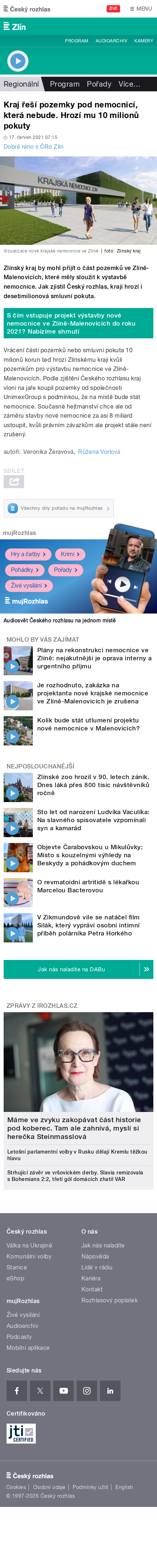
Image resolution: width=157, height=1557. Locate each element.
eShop (15, 1278)
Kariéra (90, 1278)
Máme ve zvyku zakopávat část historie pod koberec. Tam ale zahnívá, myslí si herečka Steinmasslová (74, 1128)
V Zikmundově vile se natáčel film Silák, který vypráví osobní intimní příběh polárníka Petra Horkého (88, 925)
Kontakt (92, 1289)
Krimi (67, 554)
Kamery (143, 40)
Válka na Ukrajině (29, 1245)
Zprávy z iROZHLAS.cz (42, 1005)
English (124, 1487)
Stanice (17, 1267)
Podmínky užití (90, 1487)
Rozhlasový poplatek (109, 1300)
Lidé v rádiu (97, 1267)
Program (76, 40)
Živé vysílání (26, 585)
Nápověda (95, 1256)
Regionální (21, 84)
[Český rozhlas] (27, 9)
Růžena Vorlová (99, 451)
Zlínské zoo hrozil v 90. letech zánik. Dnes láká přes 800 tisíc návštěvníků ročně (93, 785)
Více (130, 84)
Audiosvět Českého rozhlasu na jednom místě (60, 620)
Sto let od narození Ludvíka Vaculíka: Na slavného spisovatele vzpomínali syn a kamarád (93, 820)
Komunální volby (29, 1256)
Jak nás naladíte (103, 1245)
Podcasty (19, 1336)
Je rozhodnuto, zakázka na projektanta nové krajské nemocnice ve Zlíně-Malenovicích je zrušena (92, 693)
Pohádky (22, 569)
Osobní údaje (49, 1487)
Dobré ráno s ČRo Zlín (34, 146)
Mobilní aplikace (28, 1347)
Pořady (99, 84)
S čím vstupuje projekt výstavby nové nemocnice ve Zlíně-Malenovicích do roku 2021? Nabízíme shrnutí (71, 323)
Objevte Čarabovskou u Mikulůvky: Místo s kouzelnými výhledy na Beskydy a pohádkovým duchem (90, 855)
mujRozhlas (19, 532)
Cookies (16, 1487)
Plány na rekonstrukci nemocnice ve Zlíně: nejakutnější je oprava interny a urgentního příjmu (94, 658)
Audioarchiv (111, 40)
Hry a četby (25, 554)
